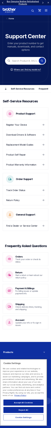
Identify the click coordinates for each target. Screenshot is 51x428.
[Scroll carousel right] (43, 2)
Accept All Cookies (23, 402)
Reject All (23, 410)
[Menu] (46, 10)
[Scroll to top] (6, 88)
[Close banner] (48, 2)
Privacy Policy (20, 395)
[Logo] (9, 10)
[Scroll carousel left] (2, 2)
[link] (23, 2)
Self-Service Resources (22, 89)
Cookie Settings (23, 417)
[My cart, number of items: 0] (39, 10)
